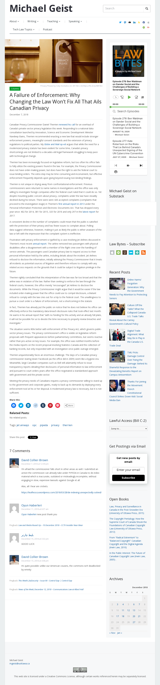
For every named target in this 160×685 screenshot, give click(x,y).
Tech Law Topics (22, 29)
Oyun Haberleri (31, 505)
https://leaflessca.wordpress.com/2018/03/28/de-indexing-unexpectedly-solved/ (61, 492)
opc (34, 425)
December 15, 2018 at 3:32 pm (35, 539)
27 (134, 622)
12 (128, 610)
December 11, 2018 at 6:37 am (34, 509)
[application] (128, 74)
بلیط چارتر (27, 535)
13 (134, 610)
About (13, 21)
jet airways (23, 425)
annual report (40, 243)
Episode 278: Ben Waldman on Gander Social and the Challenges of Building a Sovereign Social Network (128, 123)
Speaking (74, 21)
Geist (41, 8)
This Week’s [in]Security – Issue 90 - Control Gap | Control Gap (45, 580)
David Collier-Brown (34, 460)
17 (117, 616)
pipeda (44, 425)
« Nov (112, 632)
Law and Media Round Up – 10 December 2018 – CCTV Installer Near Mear (50, 525)
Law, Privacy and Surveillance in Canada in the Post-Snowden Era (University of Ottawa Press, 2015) (126, 510)
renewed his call (67, 124)
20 (134, 616)
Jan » (119, 632)
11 (123, 610)
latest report (89, 211)
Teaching (52, 21)
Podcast (47, 29)
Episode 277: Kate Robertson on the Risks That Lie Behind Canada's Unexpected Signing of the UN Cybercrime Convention (128, 147)
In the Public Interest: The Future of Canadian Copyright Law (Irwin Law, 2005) (127, 556)
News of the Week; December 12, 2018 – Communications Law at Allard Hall (50, 589)
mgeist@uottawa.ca (20, 663)
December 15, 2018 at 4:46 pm (35, 560)
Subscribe (128, 477)
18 (123, 616)
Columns (15, 88)
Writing (32, 21)
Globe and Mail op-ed (55, 144)
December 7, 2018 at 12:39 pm (35, 464)
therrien (67, 425)
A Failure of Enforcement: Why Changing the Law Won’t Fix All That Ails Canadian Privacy (55, 101)
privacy (55, 425)
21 (139, 616)
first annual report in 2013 (71, 203)
